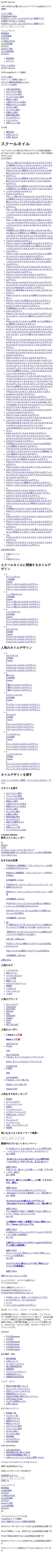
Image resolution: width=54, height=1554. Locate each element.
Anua (8, 1022)
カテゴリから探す (14, 92)
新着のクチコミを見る (16, 105)
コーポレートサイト (15, 1364)
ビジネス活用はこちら (16, 1401)
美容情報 (10, 1436)
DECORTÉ (10, 1009)
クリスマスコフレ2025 (16, 830)
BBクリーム (11, 973)
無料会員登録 (29, 1521)
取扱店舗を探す (13, 115)
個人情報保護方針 (14, 1366)
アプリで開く (7, 14)
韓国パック (11, 981)
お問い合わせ (12, 137)
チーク (9, 1117)
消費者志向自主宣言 (15, 1377)
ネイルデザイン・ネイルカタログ (21, 1300)
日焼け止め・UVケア (15, 1115)
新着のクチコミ (13, 1421)
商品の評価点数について (17, 1386)
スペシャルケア (13, 1102)
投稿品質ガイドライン (16, 1394)
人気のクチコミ (13, 1418)
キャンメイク (12, 1004)
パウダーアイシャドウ (16, 1112)
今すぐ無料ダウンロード (12, 1521)
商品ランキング (13, 1423)
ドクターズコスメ (14, 975)
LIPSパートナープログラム (18, 1391)
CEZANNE (11, 1007)
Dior (8, 1013)
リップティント (13, 1122)
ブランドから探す (14, 94)
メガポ (9, 994)
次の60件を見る (8, 550)
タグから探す (12, 107)
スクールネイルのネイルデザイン (21, 1305)
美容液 (9, 1099)
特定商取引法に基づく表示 (18, 1452)
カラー (4, 780)
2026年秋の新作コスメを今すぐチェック (19, 852)
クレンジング (12, 1120)
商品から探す (12, 99)
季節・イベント (28, 780)
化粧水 (9, 1107)
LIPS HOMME (12, 1441)
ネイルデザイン (13, 118)
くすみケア (11, 988)
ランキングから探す (15, 97)
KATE (8, 1020)
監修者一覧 (11, 1413)
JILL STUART (12, 1025)
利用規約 (10, 1369)
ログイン (10, 61)
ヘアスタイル (12, 970)
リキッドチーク (13, 991)
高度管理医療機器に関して (18, 1455)
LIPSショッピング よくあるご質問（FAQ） (25, 1457)
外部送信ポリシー (14, 1374)
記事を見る (6, 960)
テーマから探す (13, 110)
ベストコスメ (12, 120)
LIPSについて (12, 135)
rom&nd (9, 1018)
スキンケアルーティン (16, 983)
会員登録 (5, 1475)
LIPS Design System (14, 1399)
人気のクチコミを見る (16, 102)
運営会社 (10, 132)
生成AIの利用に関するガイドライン (22, 1396)
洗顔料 (9, 1128)
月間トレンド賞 (13, 123)
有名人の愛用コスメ (15, 822)
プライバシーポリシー (16, 1372)
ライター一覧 (12, 1416)
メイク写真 (11, 978)
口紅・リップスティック (17, 1125)
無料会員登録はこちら (19, 82)
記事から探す (12, 112)
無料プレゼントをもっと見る (14, 1276)
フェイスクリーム (14, 1104)
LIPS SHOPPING (13, 89)
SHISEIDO (10, 1016)
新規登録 (10, 58)
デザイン (17, 780)
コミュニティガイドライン (18, 1389)
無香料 (9, 986)
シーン (10, 780)
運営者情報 (11, 1359)
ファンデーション (14, 1109)
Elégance (9, 1011)
